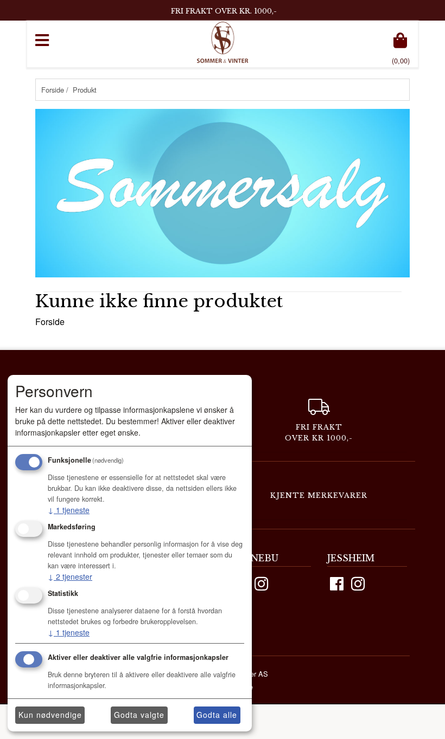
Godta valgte (139, 714)
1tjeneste (69, 509)
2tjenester (70, 576)
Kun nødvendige (50, 714)
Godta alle (216, 714)
